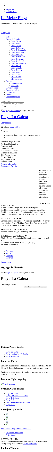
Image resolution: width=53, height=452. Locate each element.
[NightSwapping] (8, 384)
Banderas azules (12, 90)
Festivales (14, 86)
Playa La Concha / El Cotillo (17, 354)
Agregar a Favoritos (9, 164)
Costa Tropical (16, 70)
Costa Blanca (16, 41)
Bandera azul (6, 262)
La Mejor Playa (14, 17)
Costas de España (13, 39)
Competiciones (16, 83)
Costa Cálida (16, 46)
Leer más (33, 444)
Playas (5, 111)
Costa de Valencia (18, 57)
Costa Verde (15, 74)
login (8, 272)
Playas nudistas (12, 88)
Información (10, 92)
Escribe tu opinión (13, 97)
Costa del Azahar (17, 59)
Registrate (10, 9)
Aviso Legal (10, 435)
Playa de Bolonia (12, 356)
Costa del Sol (16, 66)
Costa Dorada (16, 68)
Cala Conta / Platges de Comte (18, 402)
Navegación (5, 33)
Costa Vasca (15, 72)
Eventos (9, 81)
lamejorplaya (6, 123)
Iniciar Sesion (11, 12)
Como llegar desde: (8, 284)
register (16, 272)
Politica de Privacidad (14, 433)
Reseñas (14, 166)
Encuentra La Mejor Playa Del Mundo (16, 428)
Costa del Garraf (17, 61)
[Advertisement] (20, 28)
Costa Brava (15, 43)
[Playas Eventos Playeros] (8, 106)
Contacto (9, 94)
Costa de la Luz (17, 54)
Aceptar (26, 444)
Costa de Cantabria (18, 50)
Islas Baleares (16, 77)
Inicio (8, 37)
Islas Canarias (16, 79)
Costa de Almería (17, 48)
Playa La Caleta (14, 116)
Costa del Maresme (18, 63)
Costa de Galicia (17, 52)
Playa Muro (10, 405)
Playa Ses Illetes (12, 352)
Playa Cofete (11, 400)
